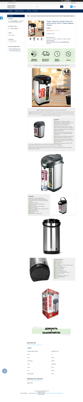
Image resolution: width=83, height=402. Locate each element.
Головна (10, 10)
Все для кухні (33, 15)
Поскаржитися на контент (49, 393)
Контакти (35, 10)
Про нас (29, 10)
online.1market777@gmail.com (15, 50)
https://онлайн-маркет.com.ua (14, 48)
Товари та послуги (19, 10)
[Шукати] (61, 7)
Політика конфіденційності (58, 393)
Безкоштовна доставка (50, 37)
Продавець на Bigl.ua (41, 392)
